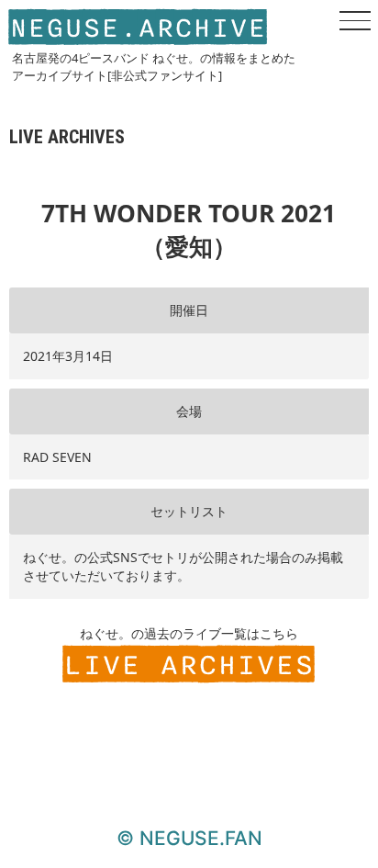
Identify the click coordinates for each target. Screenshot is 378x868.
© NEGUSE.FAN (189, 838)
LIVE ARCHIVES (188, 665)
